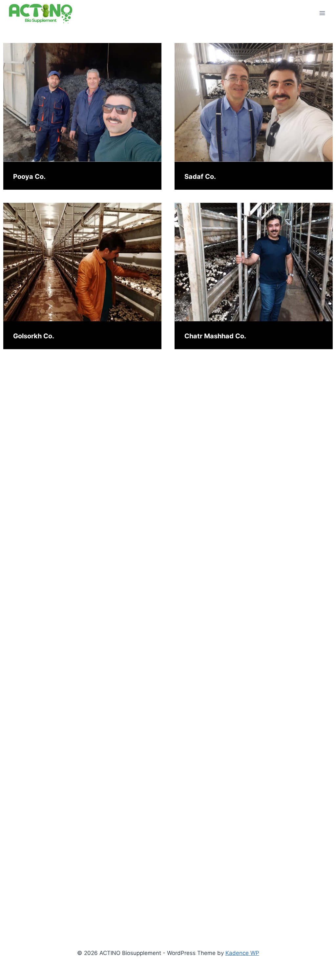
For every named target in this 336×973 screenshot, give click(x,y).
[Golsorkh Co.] (82, 262)
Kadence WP (242, 953)
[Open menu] (322, 13)
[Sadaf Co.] (254, 102)
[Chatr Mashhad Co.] (254, 262)
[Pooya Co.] (82, 102)
